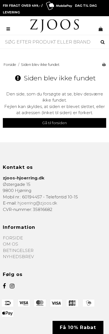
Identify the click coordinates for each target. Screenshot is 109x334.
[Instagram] (12, 286)
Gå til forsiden (54, 123)
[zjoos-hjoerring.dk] (54, 26)
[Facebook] (4, 286)
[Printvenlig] (104, 65)
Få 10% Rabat (78, 327)
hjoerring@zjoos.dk (37, 203)
